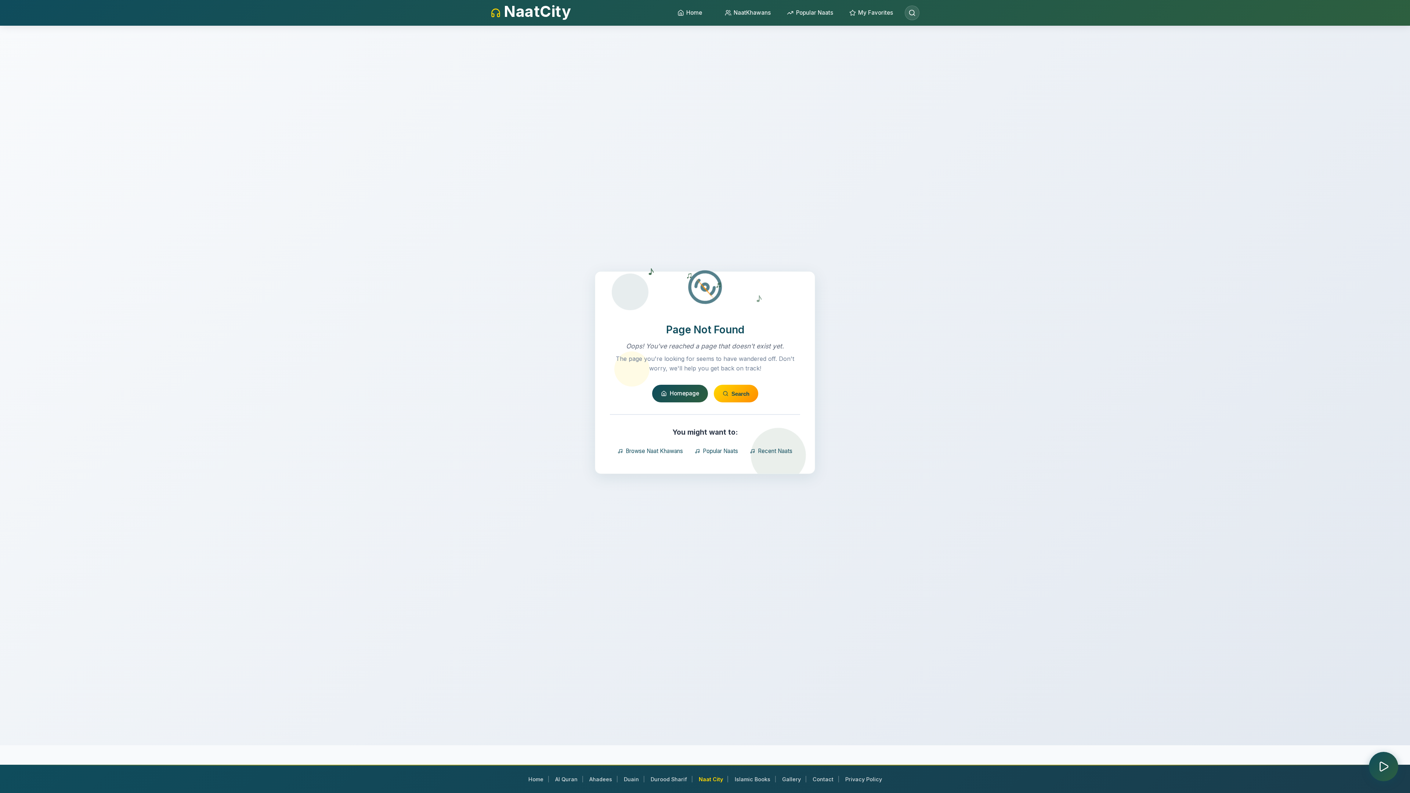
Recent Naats (775, 451)
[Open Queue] (1383, 766)
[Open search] (912, 13)
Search (740, 394)
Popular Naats (720, 451)
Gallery (791, 779)
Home (535, 779)
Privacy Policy (863, 779)
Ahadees (600, 779)
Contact (823, 779)
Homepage (684, 393)
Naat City (711, 779)
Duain (631, 779)
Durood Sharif (669, 779)
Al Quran (566, 779)
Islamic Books (752, 779)
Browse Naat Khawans (654, 451)
